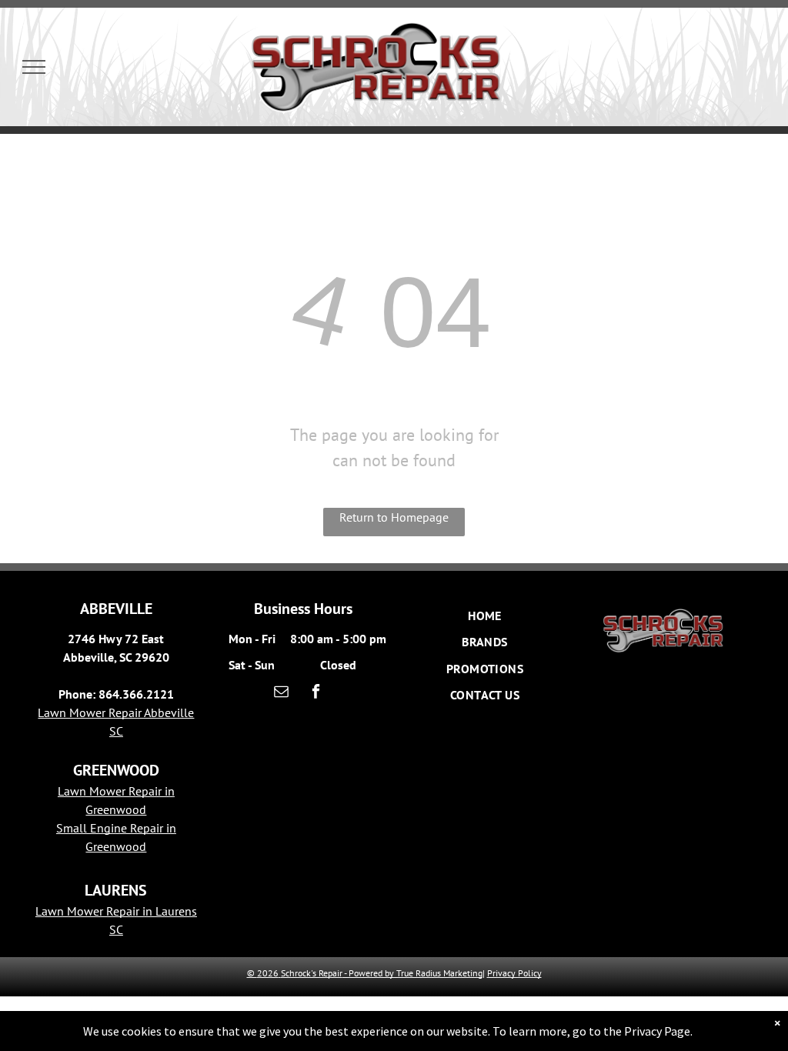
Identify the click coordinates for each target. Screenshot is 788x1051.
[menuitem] (484, 615)
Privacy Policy (514, 973)
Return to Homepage (394, 517)
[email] (281, 693)
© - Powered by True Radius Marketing (364, 973)
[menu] (34, 67)
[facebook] (316, 693)
